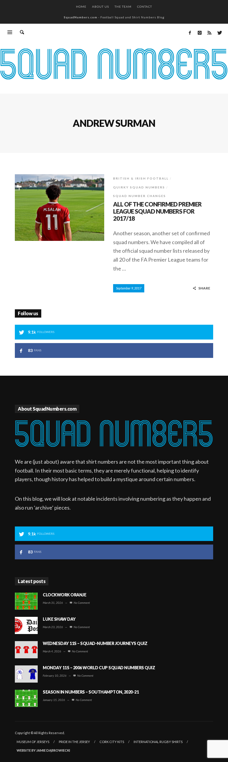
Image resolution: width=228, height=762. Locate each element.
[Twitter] (219, 33)
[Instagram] (199, 33)
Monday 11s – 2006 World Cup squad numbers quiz (99, 667)
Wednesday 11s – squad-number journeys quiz (95, 643)
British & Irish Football (141, 178)
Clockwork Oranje (64, 594)
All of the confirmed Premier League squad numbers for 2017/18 (157, 211)
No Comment (81, 602)
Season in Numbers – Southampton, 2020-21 (91, 691)
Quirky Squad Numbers (139, 187)
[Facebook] (189, 33)
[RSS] (209, 33)
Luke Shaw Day (59, 619)
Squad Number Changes (139, 196)
